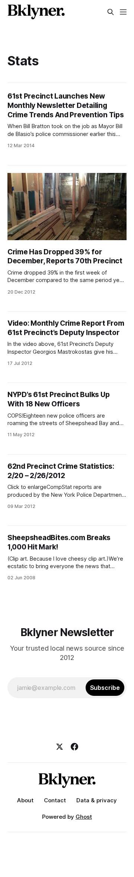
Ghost (84, 816)
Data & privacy (96, 800)
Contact (55, 800)
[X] (59, 746)
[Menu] (123, 12)
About (25, 800)
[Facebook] (74, 746)
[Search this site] (111, 12)
